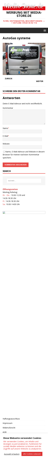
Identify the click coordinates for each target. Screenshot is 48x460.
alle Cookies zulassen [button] (32, 454)
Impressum (7, 423)
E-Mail (5, 136)
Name (5, 128)
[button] (44, 30)
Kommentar (8, 108)
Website (6, 143)
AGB (5, 432)
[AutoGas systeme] (24, 73)
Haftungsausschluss (11, 418)
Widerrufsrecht (9, 427)
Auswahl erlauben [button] (11, 454)
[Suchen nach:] (24, 180)
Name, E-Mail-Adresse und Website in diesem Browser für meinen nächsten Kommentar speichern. (24, 154)
